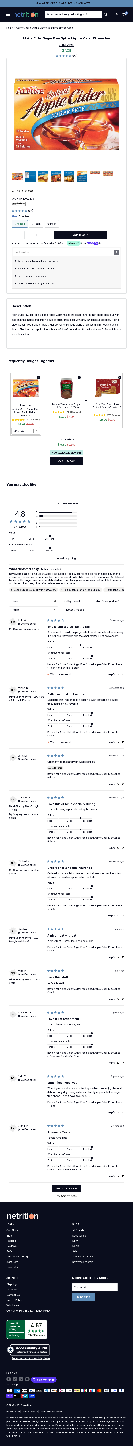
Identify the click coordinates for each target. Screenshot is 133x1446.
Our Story (12, 1230)
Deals (75, 1246)
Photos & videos (74, 609)
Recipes (11, 1240)
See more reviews (66, 1188)
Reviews (11, 1246)
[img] (17, 176)
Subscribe (83, 1297)
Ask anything (68, 558)
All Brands (78, 1230)
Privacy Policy (13, 1411)
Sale (74, 1251)
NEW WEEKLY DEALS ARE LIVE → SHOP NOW (62, 3)
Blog (9, 1235)
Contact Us (13, 1294)
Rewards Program (82, 1262)
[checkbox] (75, 610)
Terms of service (29, 1411)
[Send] (116, 252)
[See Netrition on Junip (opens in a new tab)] (74, 1196)
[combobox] (73, 14)
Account (11, 1289)
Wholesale (12, 1305)
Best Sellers (79, 1235)
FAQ (9, 1251)
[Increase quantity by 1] (45, 235)
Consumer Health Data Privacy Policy (28, 1310)
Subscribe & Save (82, 1256)
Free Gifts (12, 1267)
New (75, 1240)
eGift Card (12, 1262)
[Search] (106, 14)
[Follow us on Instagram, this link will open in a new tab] (15, 1379)
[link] (66, 55)
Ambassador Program (19, 1256)
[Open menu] (8, 14)
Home (9, 27)
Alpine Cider (22, 27)
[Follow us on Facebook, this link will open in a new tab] (8, 1379)
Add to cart (80, 235)
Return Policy (14, 1300)
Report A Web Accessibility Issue (31, 1358)
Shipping (11, 1284)
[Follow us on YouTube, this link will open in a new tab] (27, 1379)
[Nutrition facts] (19, 204)
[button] (117, 14)
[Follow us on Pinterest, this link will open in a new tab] (21, 1379)
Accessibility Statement (50, 1411)
